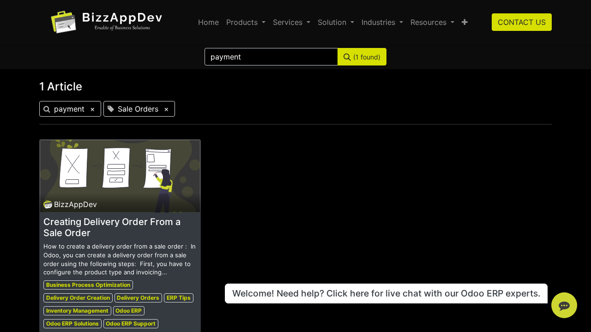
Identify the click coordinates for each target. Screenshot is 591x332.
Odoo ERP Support (131, 323)
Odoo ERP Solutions (72, 323)
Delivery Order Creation (78, 297)
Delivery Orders (138, 297)
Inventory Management (77, 310)
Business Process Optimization (88, 284)
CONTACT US (522, 22)
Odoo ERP (128, 310)
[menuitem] (208, 22)
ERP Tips (179, 297)
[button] (464, 22)
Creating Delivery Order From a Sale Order (112, 227)
